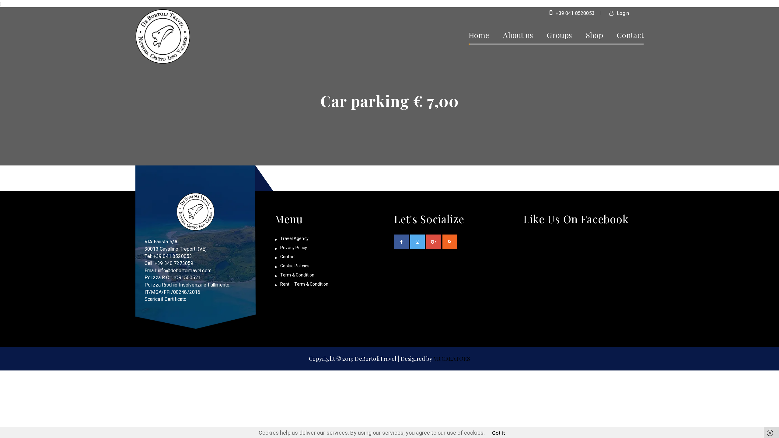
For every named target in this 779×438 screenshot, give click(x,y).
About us (518, 35)
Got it (498, 433)
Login (622, 13)
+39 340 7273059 (174, 263)
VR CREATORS (452, 358)
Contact (630, 35)
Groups (559, 35)
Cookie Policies (294, 265)
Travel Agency (294, 238)
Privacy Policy (293, 247)
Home (479, 35)
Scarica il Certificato (166, 299)
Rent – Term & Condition (304, 284)
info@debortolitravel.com (184, 270)
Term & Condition (297, 275)
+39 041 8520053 (574, 13)
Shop (594, 35)
